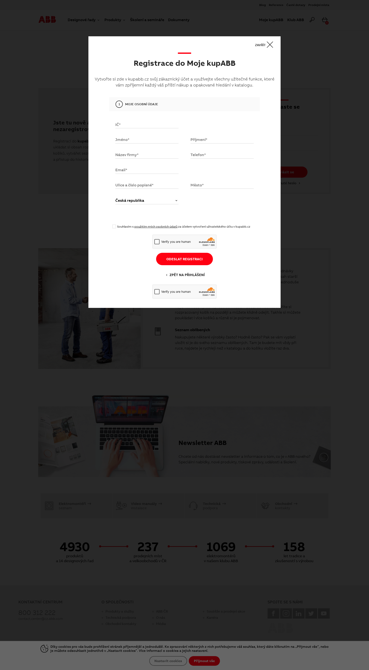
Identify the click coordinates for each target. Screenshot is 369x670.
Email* (121, 169)
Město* (197, 185)
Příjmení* (198, 139)
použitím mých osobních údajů (155, 226)
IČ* (118, 124)
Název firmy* (127, 154)
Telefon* (198, 154)
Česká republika (129, 200)
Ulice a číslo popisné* (134, 185)
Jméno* (122, 139)
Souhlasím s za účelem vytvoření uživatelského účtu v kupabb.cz (183, 226)
